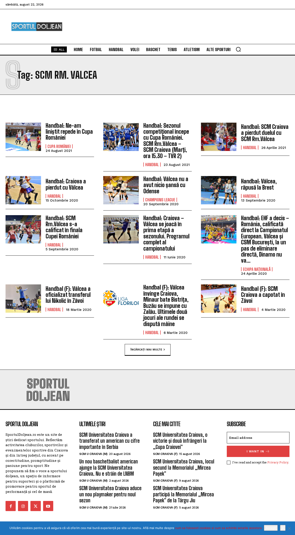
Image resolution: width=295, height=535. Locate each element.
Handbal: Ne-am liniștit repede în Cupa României (69, 131)
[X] (289, 528)
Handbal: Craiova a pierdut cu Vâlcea (66, 184)
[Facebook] (11, 506)
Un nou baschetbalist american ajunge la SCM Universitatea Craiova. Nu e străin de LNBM (108, 467)
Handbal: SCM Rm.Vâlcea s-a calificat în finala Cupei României (64, 227)
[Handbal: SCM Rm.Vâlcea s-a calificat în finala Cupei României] (23, 229)
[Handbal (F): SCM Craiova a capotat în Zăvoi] (218, 298)
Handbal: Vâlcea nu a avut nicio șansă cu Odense (165, 185)
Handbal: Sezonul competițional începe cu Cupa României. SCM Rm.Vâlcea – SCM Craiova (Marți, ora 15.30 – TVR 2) (166, 140)
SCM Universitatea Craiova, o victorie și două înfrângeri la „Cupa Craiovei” (180, 441)
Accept (271, 528)
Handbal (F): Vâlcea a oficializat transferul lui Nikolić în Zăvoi (68, 294)
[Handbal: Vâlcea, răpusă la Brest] (218, 190)
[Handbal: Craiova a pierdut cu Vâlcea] (23, 190)
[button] (238, 49)
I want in (255, 451)
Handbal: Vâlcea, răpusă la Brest (259, 184)
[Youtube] (48, 506)
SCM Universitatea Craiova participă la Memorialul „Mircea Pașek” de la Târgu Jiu (183, 494)
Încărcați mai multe (146, 349)
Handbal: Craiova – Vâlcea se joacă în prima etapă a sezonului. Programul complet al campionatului (166, 233)
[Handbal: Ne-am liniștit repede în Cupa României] (23, 137)
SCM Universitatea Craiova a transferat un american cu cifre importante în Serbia (109, 441)
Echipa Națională (257, 269)
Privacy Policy (277, 462)
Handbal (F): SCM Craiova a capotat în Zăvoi (263, 294)
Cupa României (59, 146)
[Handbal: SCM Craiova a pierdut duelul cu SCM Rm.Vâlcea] (218, 137)
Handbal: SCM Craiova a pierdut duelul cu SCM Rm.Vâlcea (265, 132)
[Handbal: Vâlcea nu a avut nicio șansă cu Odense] (121, 190)
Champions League (160, 200)
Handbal (152, 164)
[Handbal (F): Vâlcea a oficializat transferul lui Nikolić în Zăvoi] (23, 298)
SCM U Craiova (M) (93, 454)
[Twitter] (35, 506)
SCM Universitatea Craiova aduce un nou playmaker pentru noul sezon (110, 494)
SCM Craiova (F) (165, 454)
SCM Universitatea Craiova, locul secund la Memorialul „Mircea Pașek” (183, 467)
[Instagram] (23, 506)
